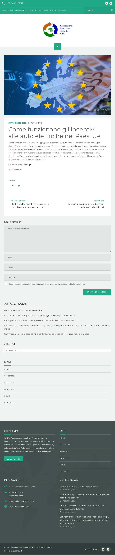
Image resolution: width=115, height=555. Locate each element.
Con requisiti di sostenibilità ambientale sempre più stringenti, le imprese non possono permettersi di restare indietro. (84, 520)
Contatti (9, 403)
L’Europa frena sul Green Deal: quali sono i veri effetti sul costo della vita (39, 320)
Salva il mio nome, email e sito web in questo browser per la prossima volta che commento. (47, 284)
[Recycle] (57, 29)
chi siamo (9, 376)
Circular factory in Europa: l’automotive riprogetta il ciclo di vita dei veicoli (39, 315)
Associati (9, 383)
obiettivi (9, 389)
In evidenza (41, 10)
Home (7, 369)
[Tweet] (17, 185)
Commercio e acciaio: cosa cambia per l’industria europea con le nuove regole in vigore (46, 334)
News (7, 396)
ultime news (36, 123)
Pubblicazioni (58, 10)
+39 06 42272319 (15, 3)
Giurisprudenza (24, 10)
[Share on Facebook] (11, 185)
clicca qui (27, 164)
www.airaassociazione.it (19, 506)
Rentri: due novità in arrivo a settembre (23, 310)
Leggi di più (13, 459)
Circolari (7, 10)
